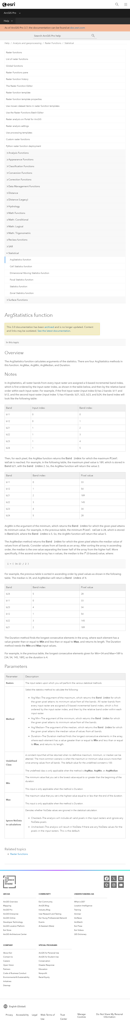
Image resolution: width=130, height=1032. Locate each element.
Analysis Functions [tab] (18, 152)
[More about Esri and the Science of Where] (9, 882)
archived (49, 327)
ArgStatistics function (20, 259)
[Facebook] (107, 878)
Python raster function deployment (23, 146)
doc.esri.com (77, 27)
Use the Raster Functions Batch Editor (25, 112)
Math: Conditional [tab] (18, 219)
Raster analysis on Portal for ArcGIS (23, 119)
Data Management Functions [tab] (24, 186)
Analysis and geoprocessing (27, 43)
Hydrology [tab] (14, 206)
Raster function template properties (24, 99)
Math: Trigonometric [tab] (19, 233)
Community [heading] (45, 894)
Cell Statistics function (21, 266)
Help (6, 20)
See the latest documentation (54, 330)
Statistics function (18, 286)
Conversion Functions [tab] (20, 172)
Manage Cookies (81, 1015)
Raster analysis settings (17, 126)
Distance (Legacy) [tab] (18, 199)
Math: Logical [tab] (15, 226)
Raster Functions (53, 43)
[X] (114, 878)
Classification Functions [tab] (21, 166)
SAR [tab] (10, 246)
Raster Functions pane (17, 72)
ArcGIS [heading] (6, 894)
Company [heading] (8, 945)
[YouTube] (121, 885)
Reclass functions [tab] (17, 239)
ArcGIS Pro (10, 12)
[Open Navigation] (126, 4)
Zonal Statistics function (22, 293)
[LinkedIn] (121, 878)
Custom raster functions (18, 139)
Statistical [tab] (13, 253)
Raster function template (18, 92)
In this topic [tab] (12, 342)
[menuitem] (19, 902)
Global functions (14, 66)
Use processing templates (19, 132)
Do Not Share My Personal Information (109, 1015)
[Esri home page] (9, 4)
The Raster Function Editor (19, 86)
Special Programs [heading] (48, 945)
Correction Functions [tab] (19, 179)
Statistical (69, 43)
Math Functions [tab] (16, 213)
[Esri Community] (107, 885)
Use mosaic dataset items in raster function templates (32, 106)
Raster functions (14, 52)
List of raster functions (17, 59)
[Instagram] (114, 885)
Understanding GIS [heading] (84, 894)
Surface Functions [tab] (18, 299)
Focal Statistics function (21, 279)
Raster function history (17, 79)
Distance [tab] (13, 193)
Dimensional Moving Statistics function (29, 273)
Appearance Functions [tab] (20, 159)
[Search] (117, 4)
